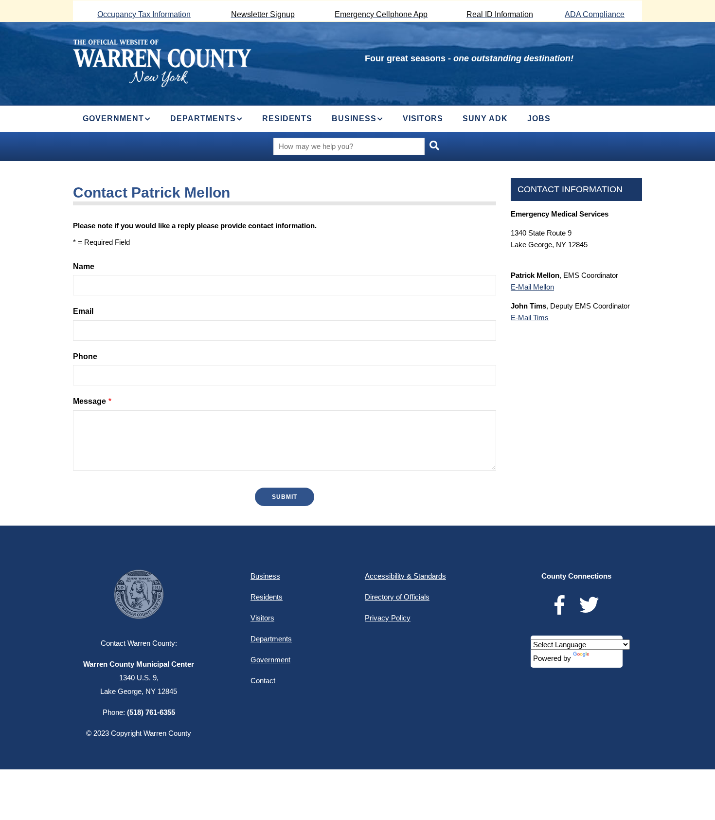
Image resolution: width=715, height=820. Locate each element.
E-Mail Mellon (532, 287)
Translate (605, 658)
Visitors (262, 618)
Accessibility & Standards (405, 576)
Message (89, 401)
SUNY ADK (485, 118)
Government (270, 660)
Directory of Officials (397, 597)
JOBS (539, 118)
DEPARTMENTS (203, 118)
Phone (85, 356)
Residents (266, 597)
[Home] (162, 62)
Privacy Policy (388, 618)
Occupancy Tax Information (144, 14)
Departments (271, 639)
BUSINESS (354, 118)
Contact (262, 680)
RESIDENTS (287, 118)
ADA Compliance (595, 14)
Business (265, 576)
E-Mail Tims (530, 317)
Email (83, 311)
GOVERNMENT (113, 118)
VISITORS (423, 118)
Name (83, 266)
